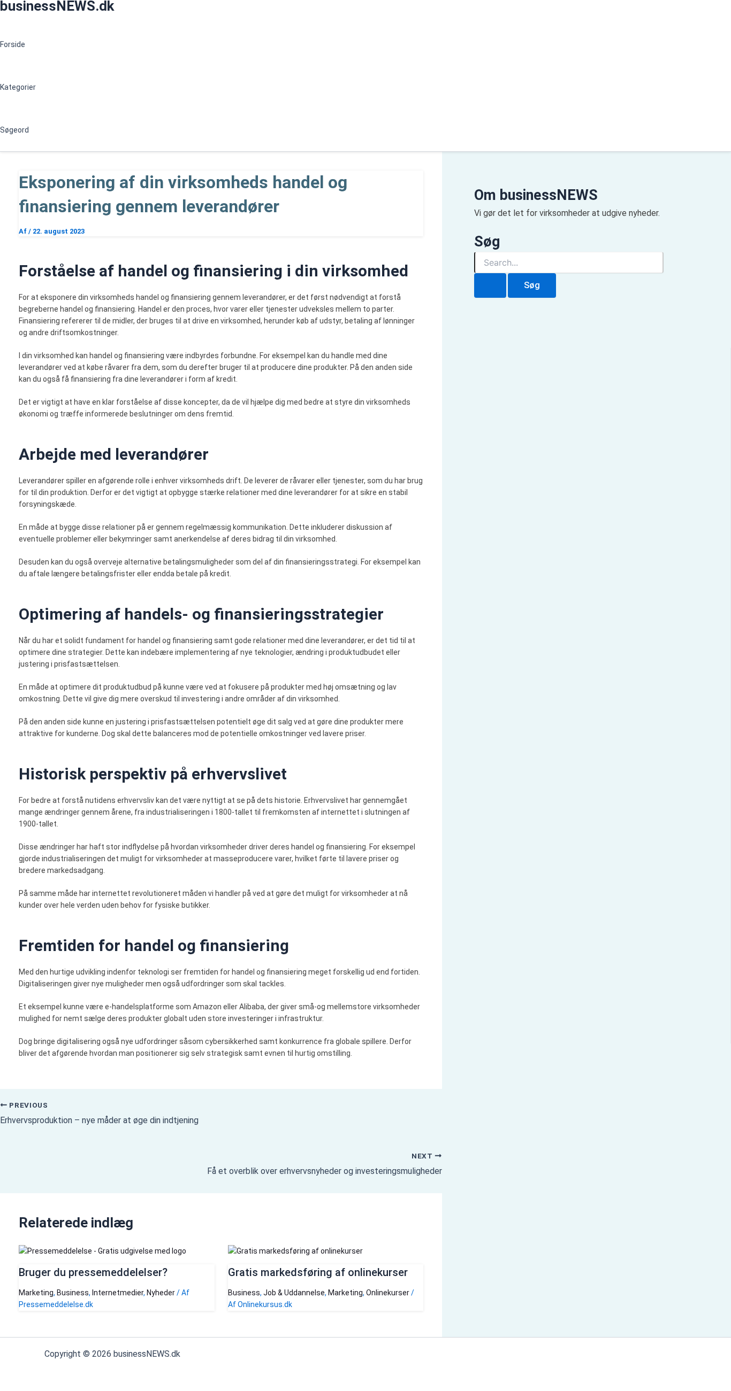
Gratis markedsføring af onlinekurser (318, 1272)
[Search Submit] (490, 285)
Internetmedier (117, 1292)
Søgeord (14, 130)
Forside (12, 44)
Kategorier (18, 87)
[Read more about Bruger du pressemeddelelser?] (102, 1251)
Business (73, 1292)
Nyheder (161, 1292)
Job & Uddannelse (294, 1292)
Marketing (36, 1292)
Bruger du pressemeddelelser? (93, 1272)
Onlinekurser (387, 1292)
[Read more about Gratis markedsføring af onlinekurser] (295, 1251)
